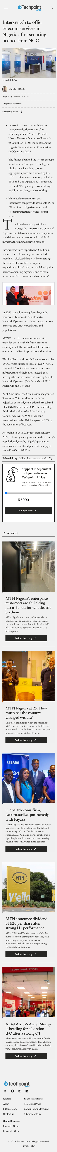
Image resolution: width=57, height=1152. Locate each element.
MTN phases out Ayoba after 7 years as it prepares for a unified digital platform (37, 458)
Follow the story (23, 638)
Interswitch (8, 250)
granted (49, 394)
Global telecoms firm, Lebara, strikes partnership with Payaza (27, 815)
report (30, 433)
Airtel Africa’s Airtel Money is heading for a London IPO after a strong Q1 (28, 1029)
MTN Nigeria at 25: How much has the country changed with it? (26, 713)
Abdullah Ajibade (17, 89)
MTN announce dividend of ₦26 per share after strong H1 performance (26, 923)
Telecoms (17, 104)
